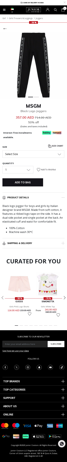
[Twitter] (16, 367)
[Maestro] (16, 425)
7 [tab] (45, 327)
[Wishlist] (29, 313)
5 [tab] (36, 327)
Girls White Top (48, 306)
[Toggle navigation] (4, 9)
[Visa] (27, 425)
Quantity (8, 163)
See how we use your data (15, 350)
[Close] (65, 2)
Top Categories (14, 389)
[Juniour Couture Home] (33, 9)
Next (64, 297)
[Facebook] (5, 367)
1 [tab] (16, 327)
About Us (10, 406)
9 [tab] (55, 327)
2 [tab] (21, 327)
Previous (2, 297)
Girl (4, 18)
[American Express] (50, 425)
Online (8, 414)
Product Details (18, 197)
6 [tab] (40, 327)
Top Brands (11, 381)
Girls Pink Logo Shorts (19, 306)
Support (9, 398)
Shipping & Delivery (19, 243)
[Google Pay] (6, 436)
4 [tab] (31, 327)
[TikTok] (61, 367)
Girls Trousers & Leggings (21, 18)
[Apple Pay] (38, 425)
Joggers (39, 18)
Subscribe (56, 343)
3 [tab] (26, 327)
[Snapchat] (39, 367)
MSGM (33, 106)
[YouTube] (50, 367)
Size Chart (57, 146)
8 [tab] (50, 327)
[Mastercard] (5, 425)
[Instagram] (27, 367)
